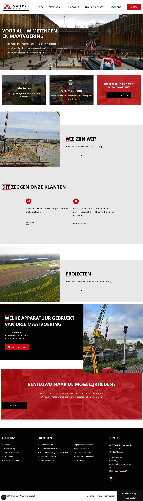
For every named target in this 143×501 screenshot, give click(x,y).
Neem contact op (119, 95)
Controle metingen (47, 460)
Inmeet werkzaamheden (84, 456)
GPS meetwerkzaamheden (85, 452)
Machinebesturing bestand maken (53, 452)
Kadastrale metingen (48, 456)
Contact (7, 444)
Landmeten (8, 456)
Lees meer (78, 155)
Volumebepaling (46, 444)
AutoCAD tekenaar (11, 460)
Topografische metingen (84, 444)
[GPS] (71, 90)
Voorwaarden (109, 496)
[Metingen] (24, 90)
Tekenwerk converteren (49, 448)
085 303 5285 (116, 457)
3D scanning (79, 460)
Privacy (99, 496)
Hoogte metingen (81, 448)
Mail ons (14, 405)
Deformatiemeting (11, 452)
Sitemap (90, 496)
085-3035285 (132, 497)
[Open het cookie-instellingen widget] (3, 497)
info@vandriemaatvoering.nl (121, 464)
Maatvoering (9, 448)
